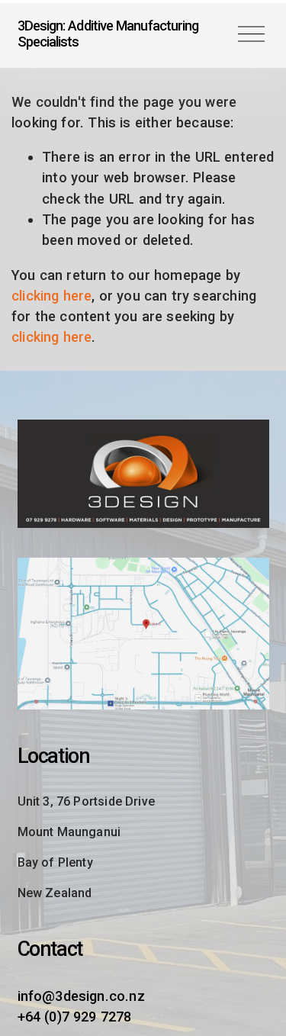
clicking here (51, 296)
